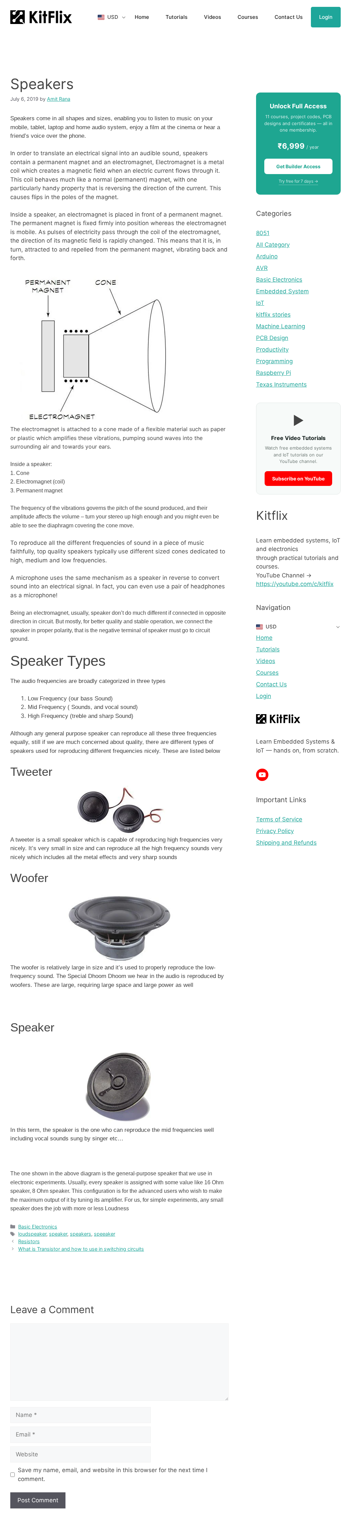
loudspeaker (32, 1234)
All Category (273, 244)
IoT (260, 302)
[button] (112, 17)
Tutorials (176, 17)
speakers (80, 1234)
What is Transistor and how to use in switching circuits (81, 1249)
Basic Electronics (37, 1227)
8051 (262, 233)
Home (142, 17)
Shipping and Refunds (286, 842)
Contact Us (289, 17)
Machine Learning (280, 326)
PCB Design (272, 337)
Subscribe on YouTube (298, 478)
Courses (248, 17)
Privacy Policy (275, 831)
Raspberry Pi (273, 372)
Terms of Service (279, 819)
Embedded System (282, 291)
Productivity (272, 349)
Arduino (267, 256)
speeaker (104, 1234)
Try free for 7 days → (298, 181)
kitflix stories (273, 314)
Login (325, 17)
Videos (212, 17)
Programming (274, 361)
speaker (58, 1234)
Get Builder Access (298, 166)
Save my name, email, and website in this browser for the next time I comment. (112, 1474)
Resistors (29, 1241)
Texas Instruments (281, 384)
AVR (262, 268)
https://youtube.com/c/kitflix (295, 583)
